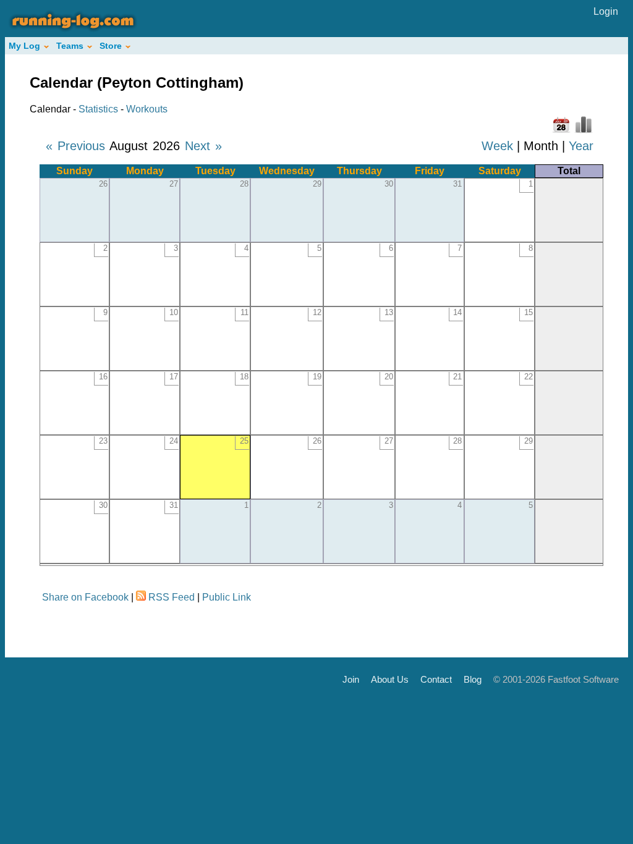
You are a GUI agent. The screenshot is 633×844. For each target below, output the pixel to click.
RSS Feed (171, 597)
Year (581, 146)
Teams (69, 46)
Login (605, 11)
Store (111, 46)
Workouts (147, 109)
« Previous (75, 146)
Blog (473, 679)
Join (350, 679)
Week (497, 146)
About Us (390, 679)
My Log (24, 46)
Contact (436, 679)
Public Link (226, 597)
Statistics (98, 109)
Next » (203, 146)
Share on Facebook (85, 597)
